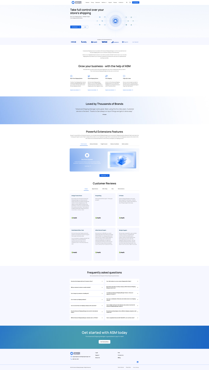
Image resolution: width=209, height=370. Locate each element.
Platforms (104, 2)
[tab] (84, 144)
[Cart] (130, 2)
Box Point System (87, 159)
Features (87, 2)
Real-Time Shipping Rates (76, 78)
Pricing (92, 2)
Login (96, 352)
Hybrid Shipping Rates (93, 78)
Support (110, 2)
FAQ (119, 352)
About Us (97, 357)
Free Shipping (108, 78)
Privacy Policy (128, 367)
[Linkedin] (137, 362)
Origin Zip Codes (127, 78)
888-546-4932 (76, 359)
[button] (127, 2)
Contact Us (121, 2)
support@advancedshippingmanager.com (81, 356)
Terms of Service (121, 367)
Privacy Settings (136, 367)
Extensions (97, 2)
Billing (119, 357)
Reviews (115, 2)
